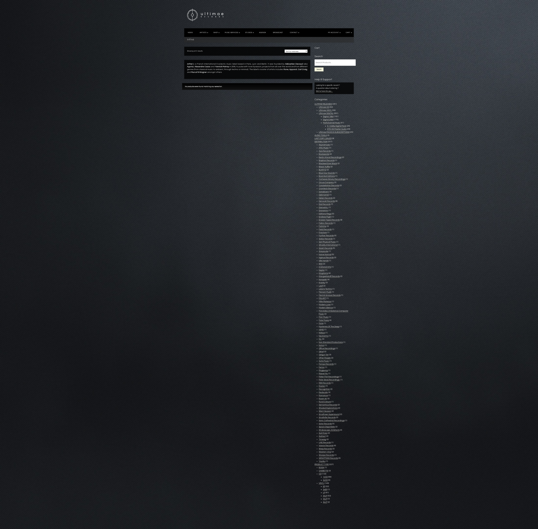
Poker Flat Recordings (329, 377)
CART (348, 32)
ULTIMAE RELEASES (323, 104)
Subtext (322, 436)
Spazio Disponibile (327, 427)
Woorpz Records (326, 455)
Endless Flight (325, 217)
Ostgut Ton (324, 355)
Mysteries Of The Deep (329, 327)
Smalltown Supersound (329, 414)
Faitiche (322, 226)
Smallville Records (327, 417)
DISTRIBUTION (321, 142)
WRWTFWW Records (328, 458)
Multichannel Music (331, 123)
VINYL (321, 483)
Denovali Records (327, 201)
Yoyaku (322, 461)
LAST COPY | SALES (323, 138)
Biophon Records (326, 160)
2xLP (325, 496)
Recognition (324, 389)
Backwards (324, 154)
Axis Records (325, 151)
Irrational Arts (325, 267)
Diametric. (323, 207)
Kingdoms (323, 273)
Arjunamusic (324, 145)
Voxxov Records (326, 446)
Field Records (325, 229)
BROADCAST (278, 32)
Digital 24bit (328, 120)
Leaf (321, 286)
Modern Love (325, 305)
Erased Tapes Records (329, 220)
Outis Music (324, 361)
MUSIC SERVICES (231, 32)
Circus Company (326, 182)
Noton (321, 345)
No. (320, 339)
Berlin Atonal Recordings (330, 157)
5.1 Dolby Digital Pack (336, 126)
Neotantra (323, 336)
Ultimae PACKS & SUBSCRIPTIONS (334, 132)
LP (324, 493)
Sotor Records (325, 424)
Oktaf (321, 352)
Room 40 (323, 399)
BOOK (321, 468)
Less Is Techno (325, 289)
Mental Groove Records (329, 295)
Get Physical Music (327, 242)
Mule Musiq (324, 320)
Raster (322, 386)
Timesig (322, 439)
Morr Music (323, 317)
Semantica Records (328, 405)
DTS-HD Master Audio (336, 129)
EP (324, 486)
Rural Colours (325, 402)
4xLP (325, 502)
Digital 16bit (328, 116)
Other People (325, 358)
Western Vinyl (325, 452)
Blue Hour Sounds (327, 173)
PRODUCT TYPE (322, 464)
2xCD (325, 480)
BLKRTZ (322, 170)
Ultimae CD (324, 107)
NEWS (190, 32)
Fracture (323, 232)
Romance (323, 395)
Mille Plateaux (325, 302)
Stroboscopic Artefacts (329, 430)
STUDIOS (248, 32)
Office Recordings (327, 348)
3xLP (325, 499)
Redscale (323, 392)
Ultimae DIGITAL (326, 113)
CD (320, 474)
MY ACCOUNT (333, 32)
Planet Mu (323, 374)
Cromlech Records (327, 189)
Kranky (322, 283)
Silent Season (325, 411)
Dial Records (324, 204)
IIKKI (321, 264)
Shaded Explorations (328, 408)
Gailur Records (325, 239)
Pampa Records (326, 364)
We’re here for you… (324, 91)
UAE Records (325, 442)
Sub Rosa (323, 433)
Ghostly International (328, 245)
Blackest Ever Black (328, 163)
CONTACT (293, 32)
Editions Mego (325, 214)
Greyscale (323, 251)
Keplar (322, 270)
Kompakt (323, 280)
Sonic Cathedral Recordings (332, 420)
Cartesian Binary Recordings (332, 179)
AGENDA (262, 32)
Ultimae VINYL (325, 110)
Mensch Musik (325, 292)
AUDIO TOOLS (321, 135)
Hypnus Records (326, 258)
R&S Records (325, 383)
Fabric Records (326, 223)
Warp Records (325, 449)
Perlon (321, 367)
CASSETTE (323, 471)
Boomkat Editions (327, 176)
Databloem (324, 192)
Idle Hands (323, 261)
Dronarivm (323, 211)
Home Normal (325, 254)
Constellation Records (329, 185)
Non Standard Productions (331, 342)
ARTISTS (203, 32)
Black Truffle (324, 167)
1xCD (325, 477)
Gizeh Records (325, 248)
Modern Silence (326, 308)
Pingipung (323, 370)
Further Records (326, 236)
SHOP (215, 32)
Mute (321, 323)
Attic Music (324, 148)
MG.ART (322, 298)
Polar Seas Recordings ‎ (329, 380)
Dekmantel (324, 195)
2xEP (325, 490)
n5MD (321, 330)
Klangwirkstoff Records (329, 276)
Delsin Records (325, 198)
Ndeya (322, 333)
